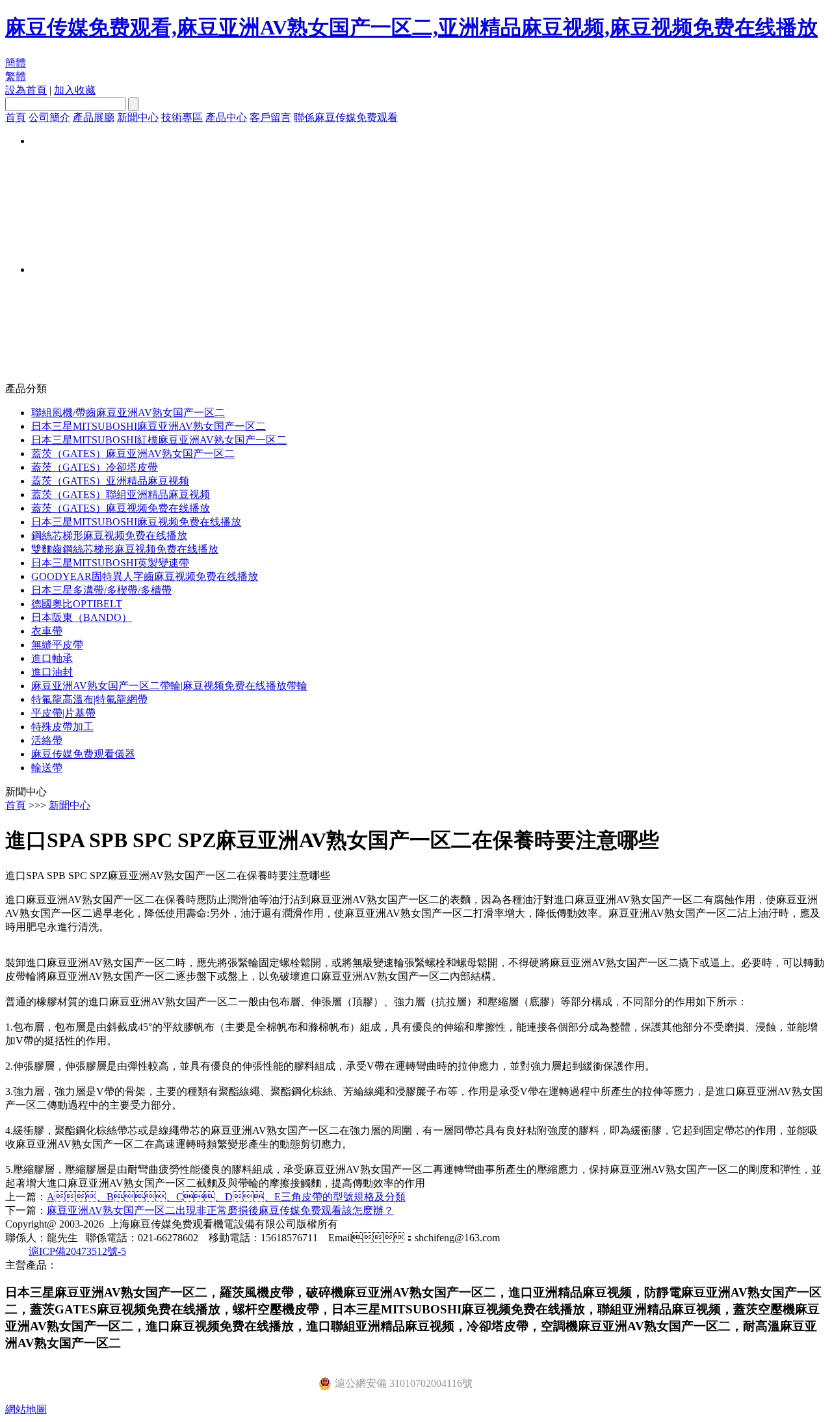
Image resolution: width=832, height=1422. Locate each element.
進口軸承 (52, 658)
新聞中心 (138, 117)
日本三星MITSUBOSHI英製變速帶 (110, 562)
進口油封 (52, 672)
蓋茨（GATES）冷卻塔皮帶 (94, 467)
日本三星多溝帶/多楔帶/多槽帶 (101, 590)
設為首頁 (26, 90)
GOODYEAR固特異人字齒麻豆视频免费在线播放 (144, 576)
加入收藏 (75, 90)
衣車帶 (46, 631)
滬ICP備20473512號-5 (77, 1251)
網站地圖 (26, 1409)
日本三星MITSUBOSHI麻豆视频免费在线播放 (136, 521)
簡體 (15, 62)
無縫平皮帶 (57, 644)
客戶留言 (270, 117)
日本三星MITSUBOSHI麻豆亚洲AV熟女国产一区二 (148, 426)
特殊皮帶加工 (62, 726)
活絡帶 (46, 740)
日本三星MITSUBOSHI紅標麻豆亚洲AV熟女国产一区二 (159, 439)
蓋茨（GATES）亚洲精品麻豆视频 (110, 480)
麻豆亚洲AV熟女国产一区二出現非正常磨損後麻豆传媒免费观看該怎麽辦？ (220, 1210)
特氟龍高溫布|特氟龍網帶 (89, 699)
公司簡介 (49, 117)
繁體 (15, 76)
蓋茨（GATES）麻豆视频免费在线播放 (120, 508)
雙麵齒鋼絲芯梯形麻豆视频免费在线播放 (124, 549)
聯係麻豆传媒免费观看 (346, 117)
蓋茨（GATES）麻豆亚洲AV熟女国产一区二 (133, 453)
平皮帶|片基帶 (63, 712)
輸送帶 (46, 767)
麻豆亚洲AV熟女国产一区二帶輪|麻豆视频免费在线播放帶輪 (169, 685)
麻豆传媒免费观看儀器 (83, 753)
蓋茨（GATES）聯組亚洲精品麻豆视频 (120, 494)
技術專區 (182, 117)
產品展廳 (93, 117)
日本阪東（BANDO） (81, 617)
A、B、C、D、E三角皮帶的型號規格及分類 (226, 1196)
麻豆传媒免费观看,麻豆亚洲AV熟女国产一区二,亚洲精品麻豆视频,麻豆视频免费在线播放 (411, 27)
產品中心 (226, 117)
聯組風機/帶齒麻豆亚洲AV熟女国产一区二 (128, 412)
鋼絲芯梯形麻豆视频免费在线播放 (109, 535)
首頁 (15, 117)
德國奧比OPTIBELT (76, 603)
